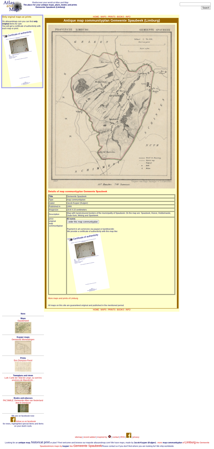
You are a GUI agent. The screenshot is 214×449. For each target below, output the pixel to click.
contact (116, 437)
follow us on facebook (26, 421)
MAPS (103, 17)
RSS (123, 437)
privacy (136, 437)
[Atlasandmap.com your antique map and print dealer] (13, 11)
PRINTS (111, 17)
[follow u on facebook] (128, 437)
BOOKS (120, 17)
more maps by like (75, 446)
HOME (96, 17)
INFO (128, 17)
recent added (90, 437)
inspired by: (102, 437)
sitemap (78, 437)
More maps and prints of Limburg (63, 298)
